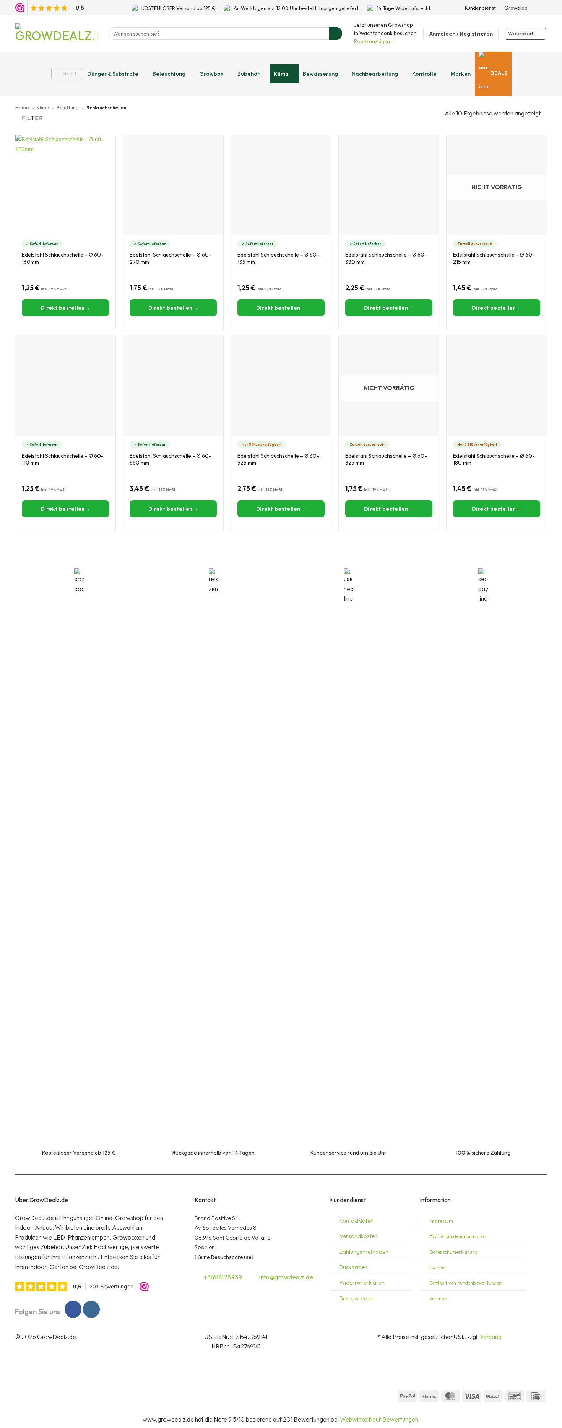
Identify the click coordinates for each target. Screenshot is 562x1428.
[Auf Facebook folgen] (535, 7)
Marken (461, 73)
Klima (281, 73)
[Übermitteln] (335, 33)
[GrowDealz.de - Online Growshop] (56, 33)
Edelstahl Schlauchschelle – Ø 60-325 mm (386, 459)
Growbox (211, 73)
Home (22, 107)
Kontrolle (424, 73)
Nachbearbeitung (375, 73)
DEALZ (499, 73)
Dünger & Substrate (112, 73)
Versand (491, 1336)
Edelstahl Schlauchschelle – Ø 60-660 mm (170, 459)
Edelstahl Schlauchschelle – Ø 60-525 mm (278, 459)
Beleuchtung (169, 73)
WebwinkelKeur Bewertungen (379, 1419)
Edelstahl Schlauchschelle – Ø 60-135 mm (278, 258)
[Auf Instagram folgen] (543, 7)
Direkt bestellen (494, 307)
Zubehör (248, 73)
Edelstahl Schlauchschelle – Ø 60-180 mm (494, 459)
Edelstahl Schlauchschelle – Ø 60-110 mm (63, 459)
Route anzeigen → (375, 41)
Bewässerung (320, 73)
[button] (461, 34)
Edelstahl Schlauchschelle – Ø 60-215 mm (494, 258)
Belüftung (68, 107)
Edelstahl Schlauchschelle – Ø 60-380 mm (386, 258)
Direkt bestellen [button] (63, 307)
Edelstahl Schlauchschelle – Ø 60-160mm (63, 258)
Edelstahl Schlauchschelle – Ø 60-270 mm (170, 258)
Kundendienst (480, 8)
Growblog (516, 8)
